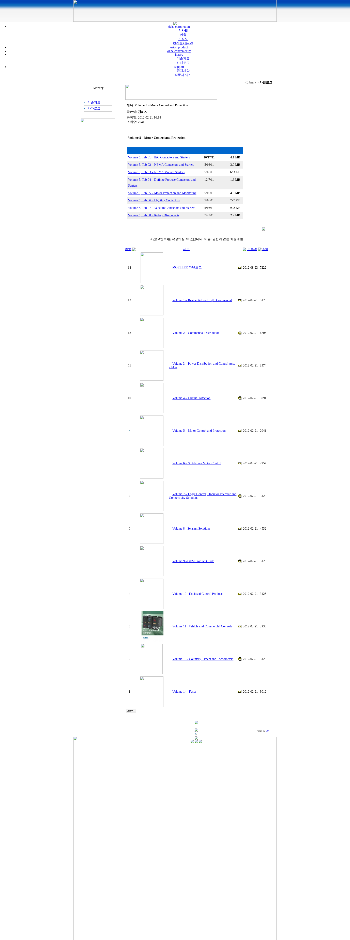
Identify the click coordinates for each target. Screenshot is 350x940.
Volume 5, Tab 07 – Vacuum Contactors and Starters (161, 207)
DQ (267, 731)
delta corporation (179, 26)
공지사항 (183, 70)
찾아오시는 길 (183, 43)
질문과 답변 (183, 75)
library (179, 54)
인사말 (183, 30)
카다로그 (183, 62)
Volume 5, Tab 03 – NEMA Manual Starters (156, 172)
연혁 (183, 34)
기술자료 (183, 58)
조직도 (183, 39)
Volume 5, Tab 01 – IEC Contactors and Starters (159, 157)
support (179, 66)
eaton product (179, 47)
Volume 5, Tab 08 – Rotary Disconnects (153, 215)
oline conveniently (179, 51)
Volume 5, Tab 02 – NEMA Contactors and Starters (161, 164)
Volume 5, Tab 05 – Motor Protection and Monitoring (162, 193)
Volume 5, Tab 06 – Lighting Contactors (154, 200)
